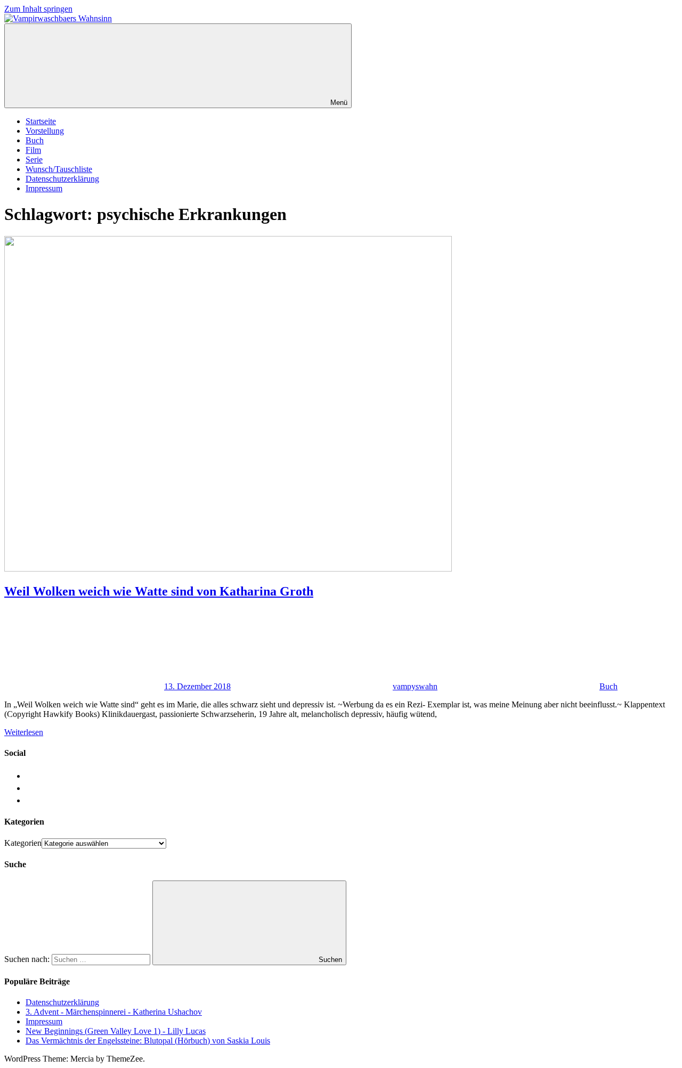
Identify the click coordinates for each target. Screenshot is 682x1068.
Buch (35, 140)
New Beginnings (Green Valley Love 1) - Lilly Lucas (116, 1031)
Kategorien (23, 842)
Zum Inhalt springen (38, 8)
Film (33, 149)
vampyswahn (415, 686)
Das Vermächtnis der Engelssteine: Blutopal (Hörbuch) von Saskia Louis (148, 1040)
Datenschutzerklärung (62, 178)
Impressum (44, 188)
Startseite (41, 121)
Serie (34, 159)
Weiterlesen (23, 732)
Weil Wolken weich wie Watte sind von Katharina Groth (158, 591)
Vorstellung (45, 130)
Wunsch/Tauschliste (59, 169)
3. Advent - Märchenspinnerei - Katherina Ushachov (114, 1011)
